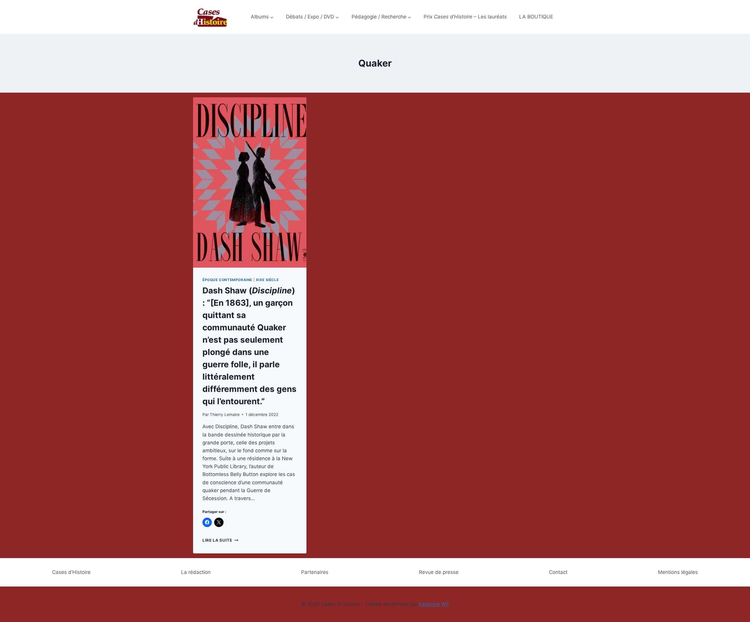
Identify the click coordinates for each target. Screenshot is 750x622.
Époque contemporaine (227, 280)
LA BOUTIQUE (536, 17)
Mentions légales (678, 572)
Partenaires (314, 572)
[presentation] (249, 182)
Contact (558, 572)
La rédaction (196, 572)
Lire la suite (220, 540)
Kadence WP (434, 604)
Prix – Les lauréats (465, 17)
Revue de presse (438, 572)
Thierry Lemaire (225, 414)
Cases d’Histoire (71, 572)
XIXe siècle (267, 280)
